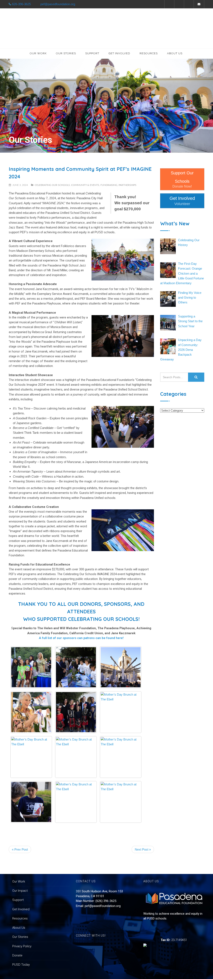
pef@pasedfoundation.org (103, 906)
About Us (174, 53)
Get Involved (119, 53)
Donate (17, 955)
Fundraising (108, 185)
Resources (149, 53)
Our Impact (20, 891)
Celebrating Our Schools (52, 185)
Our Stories (66, 53)
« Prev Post (20, 849)
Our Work (38, 53)
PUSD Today (21, 964)
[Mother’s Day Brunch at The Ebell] (31, 667)
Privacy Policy (21, 946)
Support (92, 53)
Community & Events (85, 185)
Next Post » (143, 849)
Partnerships (127, 185)
